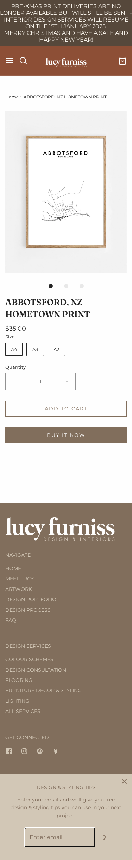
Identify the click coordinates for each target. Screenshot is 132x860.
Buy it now (66, 435)
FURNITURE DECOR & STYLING (43, 690)
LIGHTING (17, 701)
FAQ (10, 620)
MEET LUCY (19, 578)
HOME (13, 568)
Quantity (15, 367)
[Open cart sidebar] (122, 60)
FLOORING (18, 680)
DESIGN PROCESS (28, 610)
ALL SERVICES (22, 711)
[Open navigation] (9, 60)
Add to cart (66, 408)
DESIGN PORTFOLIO (30, 599)
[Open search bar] (26, 60)
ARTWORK (18, 589)
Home (12, 96)
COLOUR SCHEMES (29, 659)
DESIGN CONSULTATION (35, 670)
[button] (66, 192)
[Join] (104, 837)
